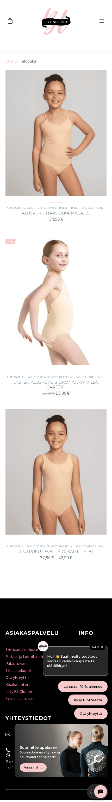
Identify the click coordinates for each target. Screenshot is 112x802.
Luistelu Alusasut (98, 377)
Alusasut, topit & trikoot (40, 207)
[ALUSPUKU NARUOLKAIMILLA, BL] (56, 133)
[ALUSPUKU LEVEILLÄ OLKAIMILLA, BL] (56, 472)
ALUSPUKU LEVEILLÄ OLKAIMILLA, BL (56, 551)
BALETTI (64, 207)
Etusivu (11, 61)
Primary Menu (102, 21)
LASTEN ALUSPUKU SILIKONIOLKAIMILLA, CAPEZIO (56, 384)
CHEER (101, 207)
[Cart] (10, 21)
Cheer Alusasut (96, 546)
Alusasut (13, 207)
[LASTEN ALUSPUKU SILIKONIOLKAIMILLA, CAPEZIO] (56, 302)
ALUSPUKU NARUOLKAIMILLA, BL (56, 213)
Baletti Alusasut (83, 207)
